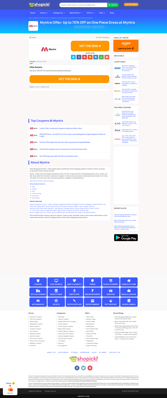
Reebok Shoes (55, 206)
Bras (41, 212)
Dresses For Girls (41, 204)
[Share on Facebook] (79, 57)
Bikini (55, 210)
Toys (33, 210)
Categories (58, 13)
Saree (65, 210)
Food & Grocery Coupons (65, 326)
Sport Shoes (45, 206)
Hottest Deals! (131, 4)
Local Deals (61, 341)
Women (34, 189)
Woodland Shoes (71, 212)
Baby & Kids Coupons (64, 329)
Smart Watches (48, 208)
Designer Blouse (69, 208)
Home (32, 13)
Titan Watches (59, 208)
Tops (81, 206)
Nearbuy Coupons (35, 333)
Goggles (37, 212)
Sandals (55, 204)
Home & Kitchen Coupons (66, 333)
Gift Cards (35, 196)
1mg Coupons (34, 331)
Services (60, 343)
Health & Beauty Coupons (66, 331)
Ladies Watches (97, 204)
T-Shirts (49, 204)
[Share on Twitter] (73, 57)
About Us (51, 352)
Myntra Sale (36, 198)
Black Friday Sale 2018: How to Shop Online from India (125, 221)
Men (33, 187)
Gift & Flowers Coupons (65, 338)
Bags (39, 206)
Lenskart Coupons (35, 329)
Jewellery (80, 212)
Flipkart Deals (34, 321)
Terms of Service (35, 391)
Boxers (70, 206)
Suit (44, 212)
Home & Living (36, 193)
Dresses (76, 210)
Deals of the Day (91, 333)
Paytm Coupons (35, 326)
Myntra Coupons (35, 336)
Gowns (77, 208)
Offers (89, 13)
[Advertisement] (69, 104)
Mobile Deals (90, 326)
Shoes (54, 212)
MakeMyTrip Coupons (36, 324)
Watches (70, 210)
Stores (43, 13)
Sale (101, 13)
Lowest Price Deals (92, 343)
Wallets (76, 206)
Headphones (62, 204)
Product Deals (90, 321)
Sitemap (103, 352)
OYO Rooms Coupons (36, 338)
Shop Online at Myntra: (37, 184)
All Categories (62, 345)
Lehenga (82, 210)
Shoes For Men (89, 208)
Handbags (88, 204)
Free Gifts (89, 336)
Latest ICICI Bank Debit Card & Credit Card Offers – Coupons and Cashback (126, 333)
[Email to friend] (106, 57)
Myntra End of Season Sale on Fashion (42, 181)
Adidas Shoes (61, 212)
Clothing (38, 61)
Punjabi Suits (49, 210)
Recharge (61, 317)
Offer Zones (90, 317)
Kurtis (38, 208)
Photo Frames (40, 210)
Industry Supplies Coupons (66, 336)
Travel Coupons (62, 324)
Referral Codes (91, 319)
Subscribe (84, 352)
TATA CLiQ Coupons (36, 319)
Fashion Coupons (63, 319)
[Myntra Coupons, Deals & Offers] (33, 26)
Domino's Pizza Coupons (37, 341)
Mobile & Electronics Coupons (67, 321)
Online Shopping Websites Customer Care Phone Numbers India (125, 215)
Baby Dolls (70, 204)
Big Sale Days (90, 324)
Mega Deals (89, 341)
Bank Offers (75, 13)
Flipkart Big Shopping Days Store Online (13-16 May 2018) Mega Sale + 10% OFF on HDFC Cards (125, 227)
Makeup (32, 204)
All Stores (33, 345)
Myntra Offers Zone (98, 27)
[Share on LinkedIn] (95, 57)
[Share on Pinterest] (84, 57)
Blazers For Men (79, 204)
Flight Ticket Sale (91, 345)
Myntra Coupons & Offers (82, 27)
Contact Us (114, 352)
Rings (82, 208)
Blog (112, 13)
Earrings (85, 206)
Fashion (44, 61)
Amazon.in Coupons (36, 317)
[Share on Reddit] (90, 57)
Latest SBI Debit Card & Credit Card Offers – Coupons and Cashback (125, 338)
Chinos (49, 212)
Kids (33, 191)
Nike (41, 208)
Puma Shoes (64, 206)
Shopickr (37, 87)
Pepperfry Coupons (35, 343)
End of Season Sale (92, 329)
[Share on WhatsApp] (101, 57)
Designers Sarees (89, 212)
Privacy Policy (50, 391)
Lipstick (60, 210)
